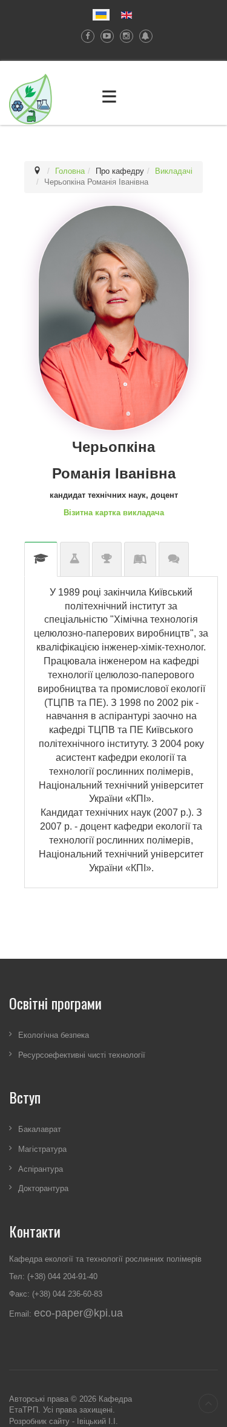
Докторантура (43, 1188)
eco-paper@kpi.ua (78, 1313)
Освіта (41, 559)
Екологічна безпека (53, 1035)
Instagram (123, 36)
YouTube (104, 36)
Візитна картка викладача (114, 512)
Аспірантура (40, 1169)
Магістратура (42, 1149)
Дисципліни (140, 559)
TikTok (143, 36)
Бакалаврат (39, 1129)
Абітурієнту (174, 559)
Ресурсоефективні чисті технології (81, 1055)
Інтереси (75, 559)
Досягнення (107, 559)
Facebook (84, 36)
